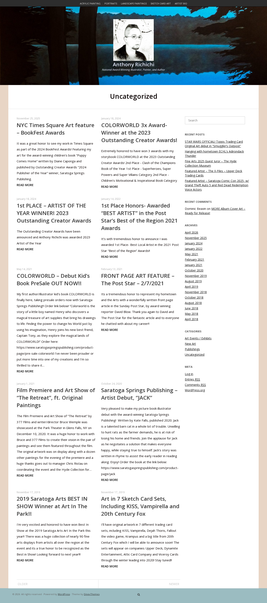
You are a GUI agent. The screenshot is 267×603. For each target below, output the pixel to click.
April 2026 (191, 232)
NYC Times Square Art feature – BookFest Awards (55, 128)
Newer (174, 584)
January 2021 (193, 265)
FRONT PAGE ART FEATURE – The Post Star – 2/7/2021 (137, 279)
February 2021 (194, 259)
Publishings (192, 349)
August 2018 (193, 303)
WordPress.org (195, 390)
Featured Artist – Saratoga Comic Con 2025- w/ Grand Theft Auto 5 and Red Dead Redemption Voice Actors (217, 185)
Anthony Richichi (133, 64)
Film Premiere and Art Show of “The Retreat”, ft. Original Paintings (56, 397)
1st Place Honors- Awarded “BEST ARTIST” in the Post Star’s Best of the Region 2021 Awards (139, 217)
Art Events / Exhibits (198, 338)
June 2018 (191, 308)
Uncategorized (194, 355)
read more (25, 185)
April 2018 (191, 319)
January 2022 (193, 249)
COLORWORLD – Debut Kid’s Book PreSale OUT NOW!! (53, 279)
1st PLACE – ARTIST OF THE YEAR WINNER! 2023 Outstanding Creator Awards (54, 213)
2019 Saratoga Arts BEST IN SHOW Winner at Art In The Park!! (52, 506)
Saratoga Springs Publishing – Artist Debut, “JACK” (139, 393)
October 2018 (194, 297)
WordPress (64, 594)
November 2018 (196, 292)
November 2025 (196, 238)
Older (23, 584)
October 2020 (194, 270)
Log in (189, 374)
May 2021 (191, 254)
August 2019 (193, 281)
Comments (195, 385)
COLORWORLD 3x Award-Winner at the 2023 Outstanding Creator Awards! (139, 132)
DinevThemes (91, 594)
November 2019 (196, 276)
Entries (192, 379)
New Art (190, 344)
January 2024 (193, 243)
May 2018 (191, 314)
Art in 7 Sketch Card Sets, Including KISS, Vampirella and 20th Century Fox (140, 506)
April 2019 (191, 287)
